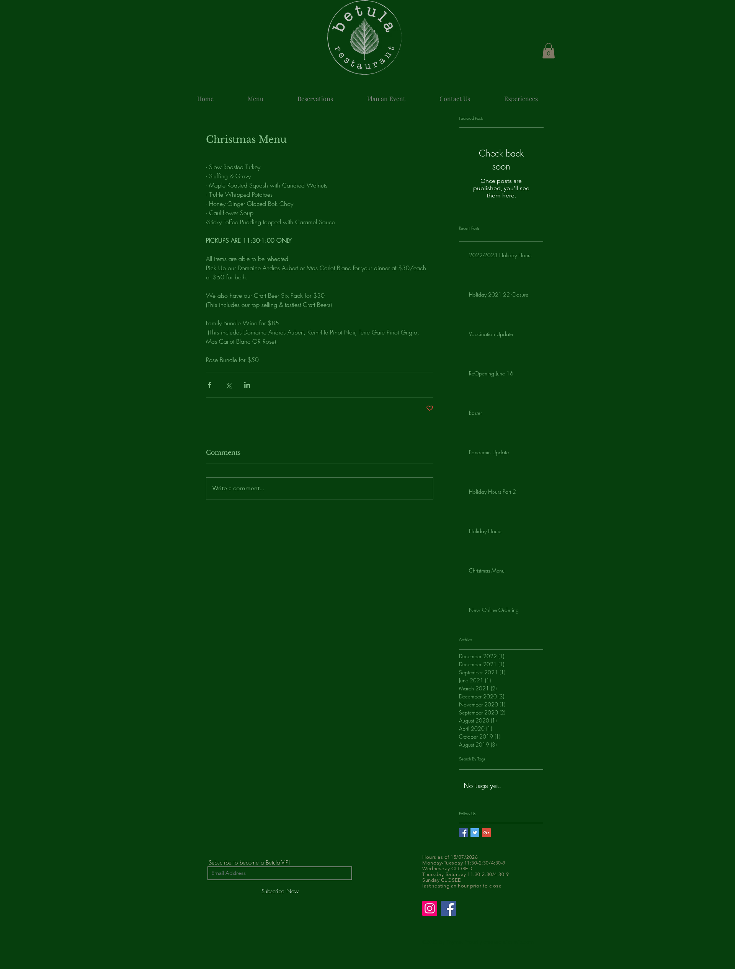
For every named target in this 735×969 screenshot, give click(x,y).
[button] (548, 51)
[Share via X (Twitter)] (228, 384)
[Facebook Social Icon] (463, 832)
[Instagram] (429, 908)
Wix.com (524, 942)
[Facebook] (448, 908)
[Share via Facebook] (209, 384)
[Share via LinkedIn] (247, 384)
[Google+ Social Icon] (486, 832)
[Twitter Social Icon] (474, 832)
